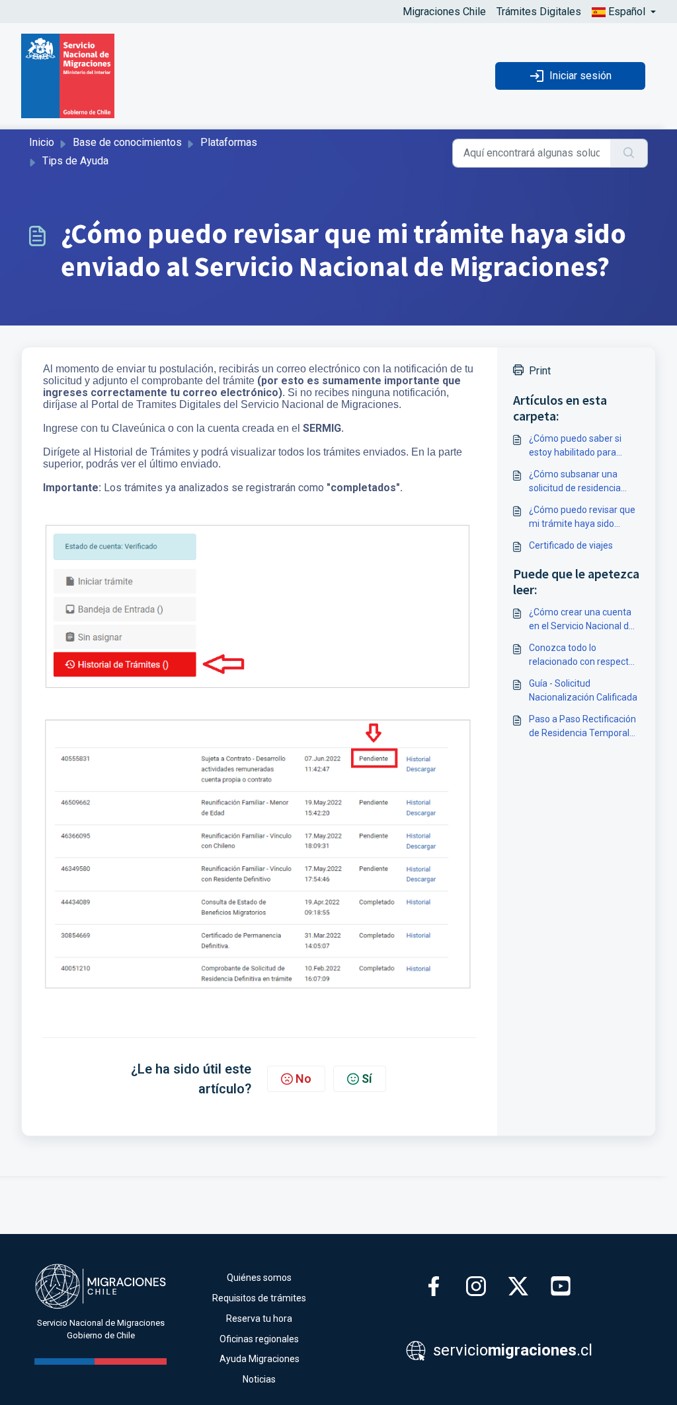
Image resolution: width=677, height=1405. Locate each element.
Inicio (41, 142)
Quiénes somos (259, 1277)
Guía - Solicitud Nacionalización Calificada (583, 690)
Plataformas (228, 142)
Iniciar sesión (580, 75)
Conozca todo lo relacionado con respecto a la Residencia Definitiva (581, 655)
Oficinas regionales (259, 1339)
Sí (367, 1078)
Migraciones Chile (444, 11)
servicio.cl (510, 1350)
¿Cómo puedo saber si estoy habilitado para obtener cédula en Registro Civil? (575, 446)
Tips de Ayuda (75, 160)
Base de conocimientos (127, 142)
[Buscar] (629, 153)
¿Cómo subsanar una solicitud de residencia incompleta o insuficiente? (583, 482)
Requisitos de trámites (259, 1298)
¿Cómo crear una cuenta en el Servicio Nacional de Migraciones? (581, 620)
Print (540, 370)
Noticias (259, 1379)
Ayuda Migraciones (259, 1359)
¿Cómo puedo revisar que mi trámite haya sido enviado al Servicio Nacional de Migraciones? (582, 517)
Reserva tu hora (259, 1318)
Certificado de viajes (571, 545)
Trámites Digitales (539, 11)
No (303, 1078)
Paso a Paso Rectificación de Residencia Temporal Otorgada (582, 727)
